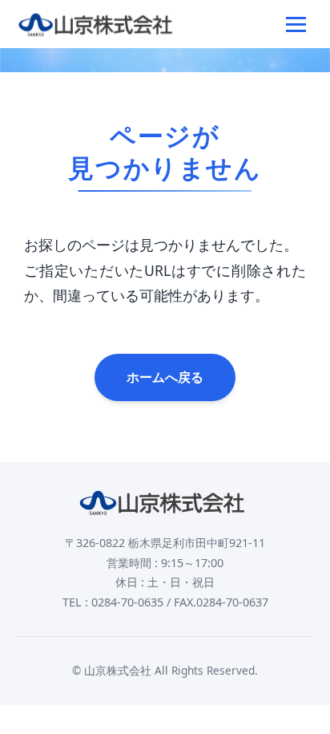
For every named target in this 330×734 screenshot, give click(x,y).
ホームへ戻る (165, 377)
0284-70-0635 (127, 602)
